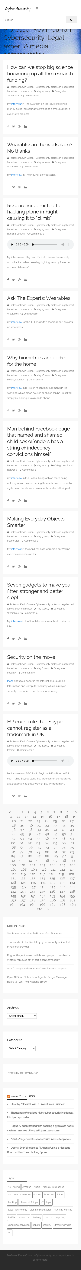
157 (23, 900)
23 (38, 821)
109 (34, 869)
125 (52, 878)
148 (72, 891)
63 (38, 843)
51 (72, 834)
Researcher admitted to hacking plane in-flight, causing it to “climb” (33, 212)
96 (47, 860)
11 (10, 816)
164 (22, 905)
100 (13, 865)
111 (53, 869)
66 (64, 843)
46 (30, 834)
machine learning (63, 1209)
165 (32, 905)
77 (22, 852)
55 (38, 838)
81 (55, 852)
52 (13, 838)
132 (52, 883)
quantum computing (54, 1217)
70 (31, 847)
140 (63, 887)
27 (72, 821)
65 (55, 843)
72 (47, 847)
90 (64, 856)
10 (75, 812)
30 (31, 825)
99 (73, 860)
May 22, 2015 (43, 162)
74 (64, 847)
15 (42, 816)
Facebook (49, 1194)
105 (62, 865)
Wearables (13, 166)
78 (30, 852)
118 (51, 874)
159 (43, 900)
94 (30, 860)
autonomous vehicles (19, 1194)
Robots (36, 1225)
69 (22, 847)
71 (39, 847)
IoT (17, 540)
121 (13, 878)
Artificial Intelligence (53, 1187)
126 (62, 878)
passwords (23, 1217)
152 (42, 896)
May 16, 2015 (43, 375)
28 (14, 825)
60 (13, 843)
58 (64, 838)
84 (13, 856)
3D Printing (14, 1187)
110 (44, 869)
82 (64, 852)
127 (72, 878)
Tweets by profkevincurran (22, 1072)
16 (50, 816)
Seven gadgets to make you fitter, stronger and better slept (38, 591)
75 (72, 847)
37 (22, 830)
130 (33, 883)
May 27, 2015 (43, 91)
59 (72, 838)
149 (13, 896)
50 (64, 834)
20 (14, 821)
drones (37, 1194)
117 (42, 874)
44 (13, 834)
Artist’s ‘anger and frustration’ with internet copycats (37, 968)
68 (14, 847)
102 (32, 865)
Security (21, 233)
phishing (36, 1217)
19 (74, 816)
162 (72, 900)
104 (52, 865)
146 (52, 891)
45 (22, 834)
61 (21, 843)
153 (52, 896)
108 (24, 869)
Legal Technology (17, 1209)
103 (42, 865)
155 (72, 896)
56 (47, 838)
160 (53, 900)
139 (53, 887)
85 (21, 856)
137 (33, 887)
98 (64, 860)
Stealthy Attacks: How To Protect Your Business (34, 933)
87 (38, 856)
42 (64, 830)
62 (30, 843)
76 (13, 852)
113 (72, 869)
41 (55, 830)
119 (61, 874)
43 (72, 830)
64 (47, 843)
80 (47, 852)
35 (72, 825)
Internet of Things (28, 1202)
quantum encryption (19, 1225)
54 (30, 838)
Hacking (11, 233)
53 (22, 838)
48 (47, 834)
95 (38, 860)
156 (13, 900)
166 (42, 905)
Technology (13, 95)
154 (62, 896)
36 (14, 830)
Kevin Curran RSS (23, 1096)
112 (62, 869)
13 (26, 816)
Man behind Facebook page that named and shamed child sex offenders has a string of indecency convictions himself (38, 441)
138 (43, 887)
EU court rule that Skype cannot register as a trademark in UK (35, 728)
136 (23, 887)
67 (72, 843)
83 (72, 852)
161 (62, 900)
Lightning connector (40, 1209)
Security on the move (31, 657)
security (47, 1225)
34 (64, 825)
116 (32, 874)
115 (23, 874)
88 (47, 856)
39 (39, 830)
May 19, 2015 (43, 229)
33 (55, 825)
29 (22, 825)
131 (43, 883)
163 (12, 905)
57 (55, 838)
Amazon (26, 1187)
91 (73, 856)
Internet (11, 540)
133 (62, 883)
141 (72, 887)
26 (63, 821)
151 (33, 896)
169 (73, 905)
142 (13, 891)
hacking (12, 1202)
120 (71, 874)
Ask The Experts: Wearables (38, 298)
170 (39, 909)
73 (55, 847)
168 (63, 905)
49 (55, 834)
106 (73, 865)
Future (60, 1194)
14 (34, 816)
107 (14, 869)
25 (55, 821)
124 (42, 878)
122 (23, 878)
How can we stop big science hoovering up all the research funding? (40, 73)
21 (22, 821)
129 (23, 883)
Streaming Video (62, 1225)
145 (42, 891)
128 (13, 883)
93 (21, 860)
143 (23, 891)
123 (32, 878)
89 (56, 856)
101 (22, 865)
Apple (37, 1187)
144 (32, 891)
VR (9, 1232)
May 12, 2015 (43, 465)
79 (38, 852)
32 (47, 825)
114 (13, 874)
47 (38, 834)
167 (52, 905)
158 (33, 900)
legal (48, 1202)
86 (30, 856)
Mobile (10, 379)
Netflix (11, 1217)
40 (47, 830)
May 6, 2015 (43, 668)
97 (55, 860)
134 (72, 883)
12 (18, 816)
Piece (10, 681)
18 (66, 816)
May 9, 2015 (43, 536)
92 (13, 860)
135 (13, 887)
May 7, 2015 (43, 608)
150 (23, 896)
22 (30, 821)
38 (30, 830)
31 (39, 825)
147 (62, 891)
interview (16, 103)
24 (47, 821)
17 (58, 816)
